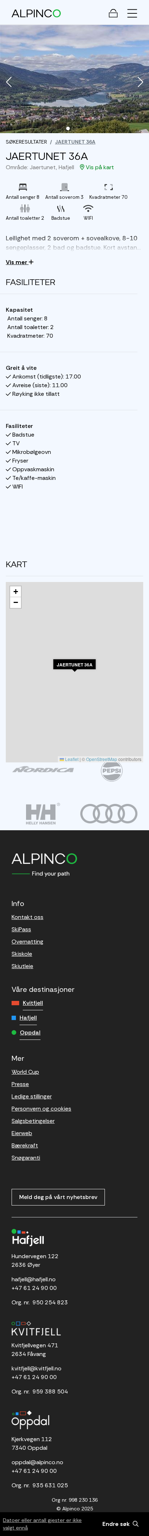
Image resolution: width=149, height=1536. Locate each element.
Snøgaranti (26, 1157)
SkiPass (21, 929)
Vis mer (17, 262)
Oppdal (30, 1032)
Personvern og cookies (41, 1108)
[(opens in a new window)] (43, 769)
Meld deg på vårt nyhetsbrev (58, 1197)
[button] (8, 82)
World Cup (25, 1072)
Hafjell (28, 1017)
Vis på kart (99, 167)
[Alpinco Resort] (36, 13)
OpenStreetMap (101, 759)
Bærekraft (25, 1145)
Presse (20, 1084)
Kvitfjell (33, 1003)
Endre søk (116, 1524)
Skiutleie (22, 966)
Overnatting (27, 941)
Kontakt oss (27, 917)
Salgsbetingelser (33, 1121)
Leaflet (71, 759)
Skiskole (22, 954)
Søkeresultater (26, 142)
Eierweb (22, 1133)
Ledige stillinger (32, 1096)
